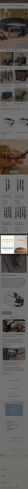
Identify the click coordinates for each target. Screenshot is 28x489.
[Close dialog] (26, 236)
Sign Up (7, 248)
